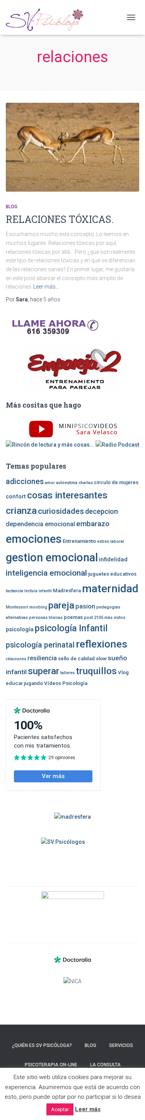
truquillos (96, 670)
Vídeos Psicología (65, 683)
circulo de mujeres (116, 482)
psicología (20, 629)
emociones (33, 539)
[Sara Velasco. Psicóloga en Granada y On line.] (47, 17)
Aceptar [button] (60, 1109)
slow (101, 658)
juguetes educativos (112, 574)
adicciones (25, 481)
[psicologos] (72, 910)
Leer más (88, 1109)
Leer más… (46, 287)
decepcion (101, 511)
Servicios (121, 1045)
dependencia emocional (40, 524)
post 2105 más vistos (104, 617)
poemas (73, 617)
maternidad (110, 588)
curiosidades (61, 511)
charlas (85, 482)
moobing (38, 607)
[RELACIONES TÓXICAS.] (72, 147)
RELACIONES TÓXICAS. (60, 219)
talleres (67, 672)
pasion (85, 606)
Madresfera (67, 590)
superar (43, 670)
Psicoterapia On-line (51, 1064)
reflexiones (101, 644)
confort (16, 496)
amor (50, 482)
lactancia (14, 590)
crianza (21, 510)
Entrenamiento (79, 541)
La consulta (105, 1064)
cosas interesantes (67, 495)
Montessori (17, 607)
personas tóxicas (46, 617)
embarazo (92, 523)
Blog (11, 206)
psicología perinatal (40, 645)
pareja (61, 605)
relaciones (16, 658)
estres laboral (110, 541)
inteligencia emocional (46, 573)
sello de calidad (76, 658)
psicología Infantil (71, 628)
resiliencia (42, 658)
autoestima (66, 482)
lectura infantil (38, 590)
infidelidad (113, 559)
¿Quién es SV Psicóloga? (42, 1045)
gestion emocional (52, 557)
